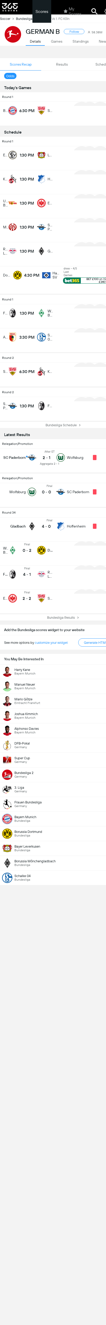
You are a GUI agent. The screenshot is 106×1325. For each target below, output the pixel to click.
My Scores (75, 11)
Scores (42, 11)
